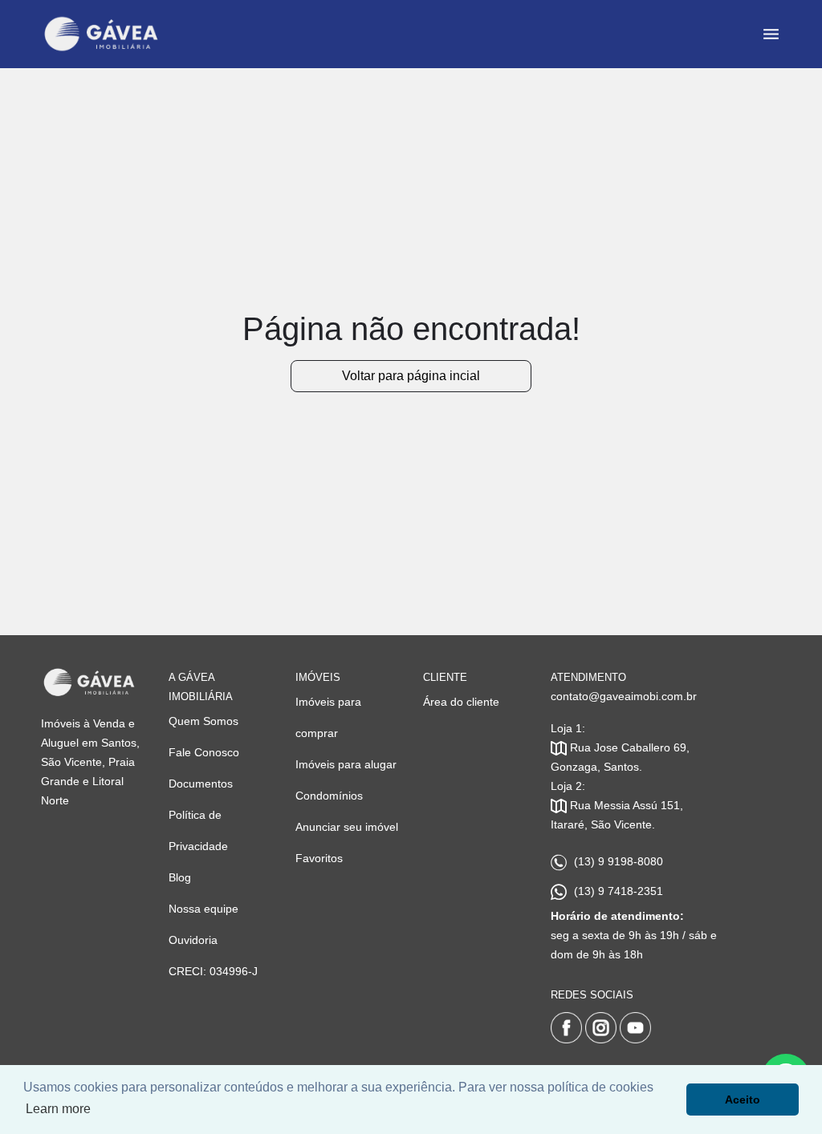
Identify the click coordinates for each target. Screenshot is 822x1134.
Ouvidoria (193, 940)
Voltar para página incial (411, 376)
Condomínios (329, 795)
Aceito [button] (742, 1099)
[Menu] (771, 34)
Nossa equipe (203, 908)
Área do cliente (461, 701)
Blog (180, 877)
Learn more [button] (58, 1109)
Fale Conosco (204, 752)
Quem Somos (203, 721)
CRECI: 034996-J (213, 971)
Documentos (201, 783)
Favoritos (319, 858)
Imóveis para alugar (346, 764)
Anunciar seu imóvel (346, 826)
